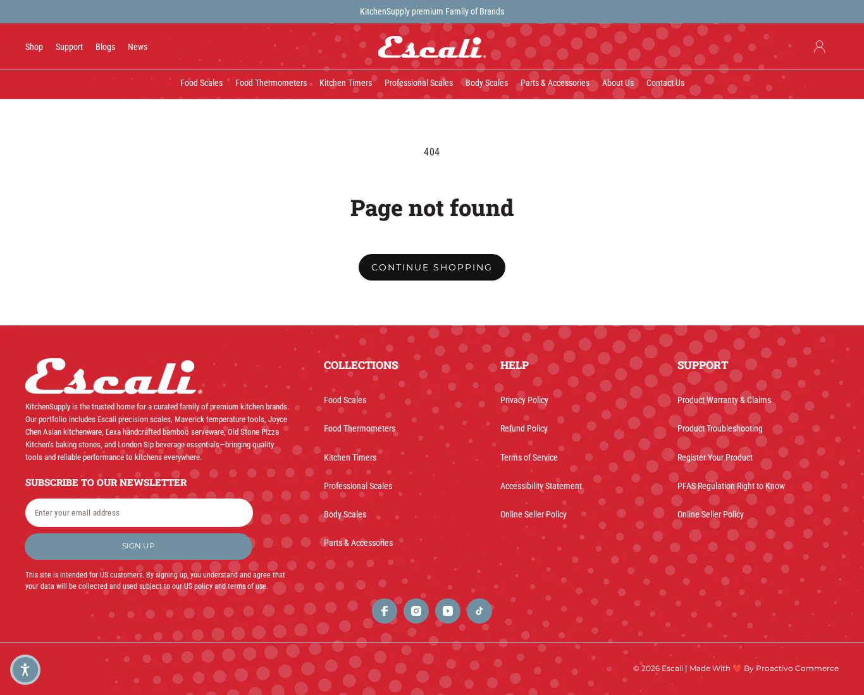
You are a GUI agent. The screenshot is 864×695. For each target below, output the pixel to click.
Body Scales (345, 514)
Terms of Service (529, 457)
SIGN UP (138, 545)
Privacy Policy (524, 400)
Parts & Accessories (358, 543)
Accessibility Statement (541, 486)
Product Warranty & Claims (724, 400)
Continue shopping (432, 267)
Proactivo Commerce (797, 668)
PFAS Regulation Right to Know (731, 486)
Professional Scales (358, 486)
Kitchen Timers (350, 457)
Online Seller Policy (533, 514)
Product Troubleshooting (720, 428)
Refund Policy (524, 428)
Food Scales (345, 400)
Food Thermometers (359, 428)
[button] (25, 670)
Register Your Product (715, 457)
